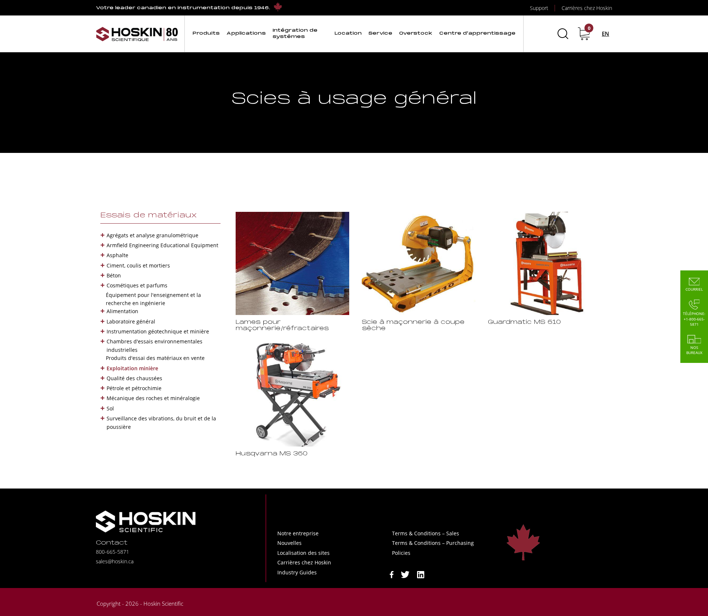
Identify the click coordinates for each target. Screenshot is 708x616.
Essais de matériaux (148, 215)
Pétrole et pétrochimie (134, 388)
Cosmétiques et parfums (137, 285)
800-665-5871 (112, 551)
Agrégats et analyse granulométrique (152, 235)
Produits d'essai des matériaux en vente (155, 357)
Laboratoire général (131, 321)
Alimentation (122, 311)
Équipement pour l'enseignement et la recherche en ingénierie (153, 299)
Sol (110, 408)
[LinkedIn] (420, 573)
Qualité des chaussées (134, 378)
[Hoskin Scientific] (137, 34)
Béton (114, 275)
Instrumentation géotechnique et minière (158, 331)
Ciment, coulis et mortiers (138, 265)
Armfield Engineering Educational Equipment (162, 245)
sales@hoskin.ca (114, 561)
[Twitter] (405, 573)
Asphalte (117, 255)
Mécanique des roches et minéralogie (153, 398)
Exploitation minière (132, 368)
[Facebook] (391, 573)
